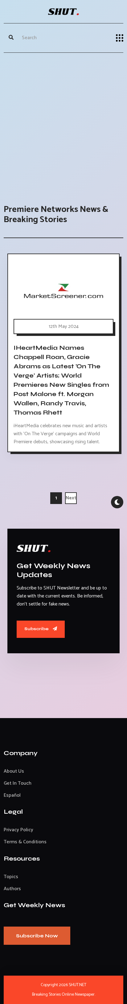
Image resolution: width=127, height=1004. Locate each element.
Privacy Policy (18, 830)
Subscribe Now (37, 936)
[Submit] (11, 38)
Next (71, 498)
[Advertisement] (63, 122)
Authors (12, 889)
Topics (11, 877)
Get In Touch (17, 783)
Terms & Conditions (25, 842)
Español (12, 795)
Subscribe (37, 628)
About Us (14, 771)
